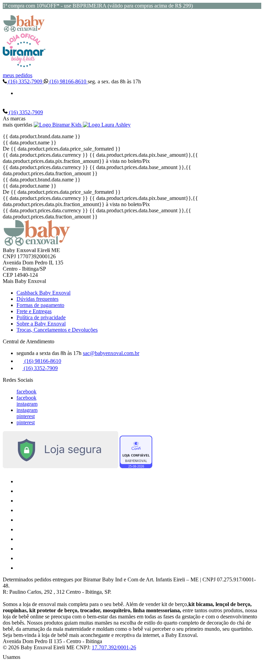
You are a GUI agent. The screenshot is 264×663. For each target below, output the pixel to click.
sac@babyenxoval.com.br (111, 353)
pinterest (25, 416)
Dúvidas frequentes (37, 299)
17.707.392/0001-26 (114, 647)
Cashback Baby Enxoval (43, 293)
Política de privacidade (41, 317)
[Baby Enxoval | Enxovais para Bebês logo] (24, 30)
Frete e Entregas (34, 311)
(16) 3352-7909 (25, 81)
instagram (26, 404)
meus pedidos (17, 75)
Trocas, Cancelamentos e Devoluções (57, 330)
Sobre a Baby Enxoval (41, 324)
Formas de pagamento (40, 305)
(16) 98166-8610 (68, 81)
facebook (26, 391)
